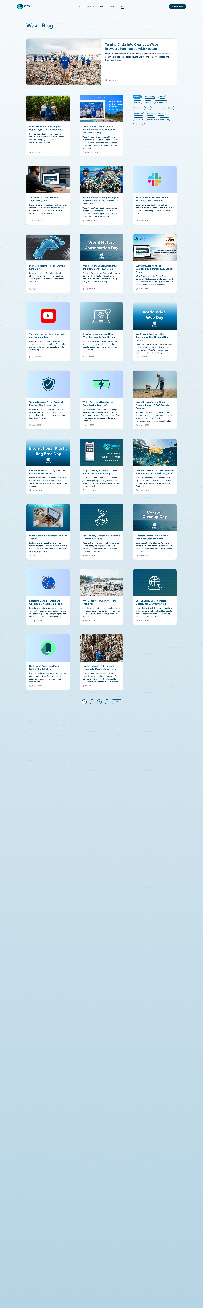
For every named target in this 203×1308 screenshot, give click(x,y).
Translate (137, 102)
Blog (122, 6)
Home (78, 6)
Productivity (138, 119)
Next (116, 702)
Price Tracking (150, 97)
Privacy (162, 97)
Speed (170, 108)
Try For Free (177, 6)
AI (146, 108)
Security (150, 114)
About (102, 6)
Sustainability (139, 125)
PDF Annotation (161, 102)
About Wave (164, 119)
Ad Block (137, 108)
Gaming (148, 102)
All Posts (137, 97)
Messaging (151, 119)
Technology (138, 114)
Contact (112, 6)
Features (89, 6)
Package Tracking (157, 108)
